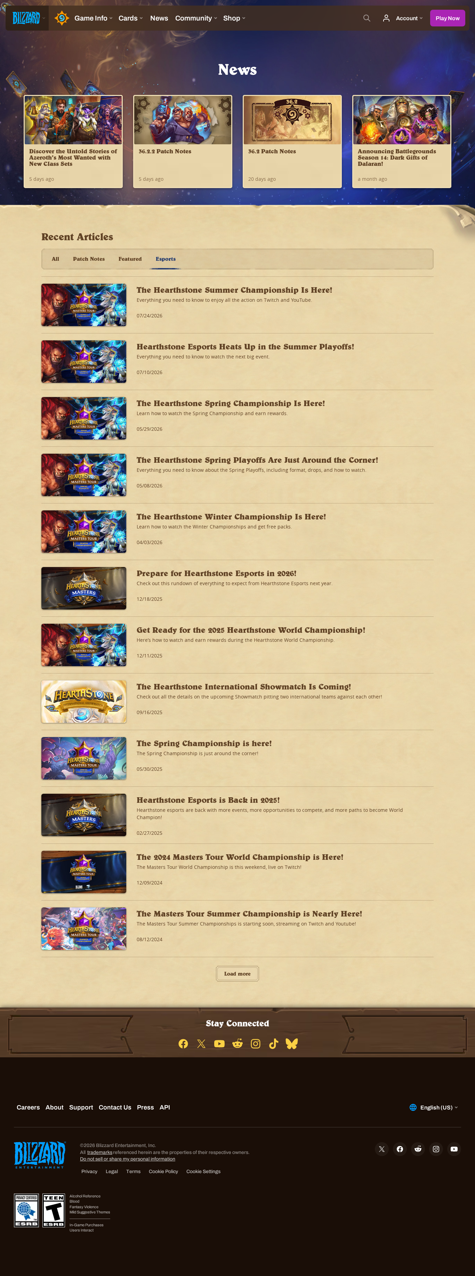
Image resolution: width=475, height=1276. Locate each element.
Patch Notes (89, 258)
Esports (166, 258)
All (55, 258)
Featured (130, 258)
